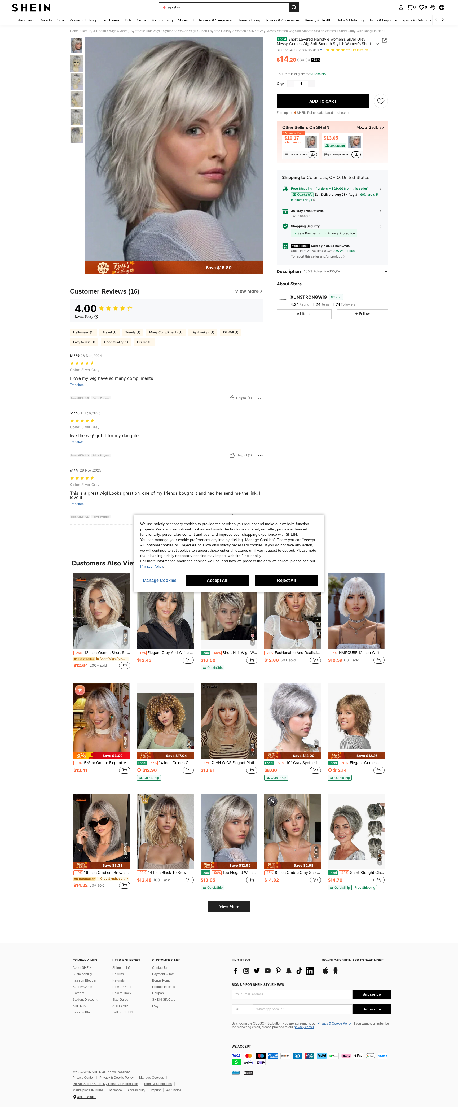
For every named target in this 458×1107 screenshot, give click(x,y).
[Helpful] (232, 398)
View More (229, 906)
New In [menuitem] (46, 20)
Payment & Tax (163, 974)
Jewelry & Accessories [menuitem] (283, 20)
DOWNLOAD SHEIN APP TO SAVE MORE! (353, 960)
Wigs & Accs (118, 31)
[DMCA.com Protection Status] (248, 1072)
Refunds (118, 980)
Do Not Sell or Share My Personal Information (105, 1084)
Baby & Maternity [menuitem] (351, 20)
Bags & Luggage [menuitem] (383, 20)
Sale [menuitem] (60, 20)
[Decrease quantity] (291, 84)
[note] (212, 667)
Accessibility (136, 1090)
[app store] (325, 973)
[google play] (335, 973)
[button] (433, 7)
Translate (77, 385)
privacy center (304, 1027)
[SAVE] (381, 101)
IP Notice (115, 1090)
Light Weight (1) (202, 332)
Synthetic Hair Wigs (145, 31)
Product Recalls (163, 987)
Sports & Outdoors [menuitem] (416, 20)
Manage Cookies (151, 1077)
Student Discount (85, 999)
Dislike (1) (144, 342)
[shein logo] (31, 7)
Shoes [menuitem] (183, 20)
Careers (78, 993)
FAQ (155, 1006)
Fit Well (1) (230, 332)
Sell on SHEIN (122, 1012)
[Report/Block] (260, 398)
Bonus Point (161, 980)
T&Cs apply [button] (299, 216)
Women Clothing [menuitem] (82, 20)
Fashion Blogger (84, 980)
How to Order (121, 987)
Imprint (156, 1090)
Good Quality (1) (116, 342)
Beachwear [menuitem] (110, 20)
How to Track (121, 993)
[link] (411, 7)
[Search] (294, 7)
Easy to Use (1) (84, 342)
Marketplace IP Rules (88, 1090)
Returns (118, 974)
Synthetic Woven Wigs (179, 31)
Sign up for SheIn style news (258, 985)
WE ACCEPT (241, 1046)
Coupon (158, 993)
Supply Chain (82, 987)
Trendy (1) (132, 332)
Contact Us (160, 968)
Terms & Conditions (158, 1084)
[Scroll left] (436, 20)
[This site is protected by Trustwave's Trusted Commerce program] (236, 1072)
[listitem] (300, 146)
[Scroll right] (442, 20)
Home (74, 31)
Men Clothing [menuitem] (162, 20)
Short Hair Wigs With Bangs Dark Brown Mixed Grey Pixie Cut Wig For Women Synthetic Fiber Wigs (229, 653)
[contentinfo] (311, 1059)
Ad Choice (173, 1090)
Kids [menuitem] (128, 20)
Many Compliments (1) (165, 332)
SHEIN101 (80, 1006)
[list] (274, 971)
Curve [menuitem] (141, 20)
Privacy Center (83, 1077)
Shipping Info (121, 968)
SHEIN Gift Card (163, 999)
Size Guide (120, 999)
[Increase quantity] (311, 84)
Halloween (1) (83, 332)
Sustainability (82, 974)
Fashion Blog (82, 1012)
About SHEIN (82, 968)
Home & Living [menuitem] (248, 20)
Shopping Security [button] (305, 226)
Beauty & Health (94, 31)
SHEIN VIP (120, 1006)
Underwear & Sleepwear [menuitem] (212, 20)
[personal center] (401, 7)
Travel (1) (109, 332)
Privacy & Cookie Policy (335, 1023)
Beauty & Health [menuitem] (318, 20)
